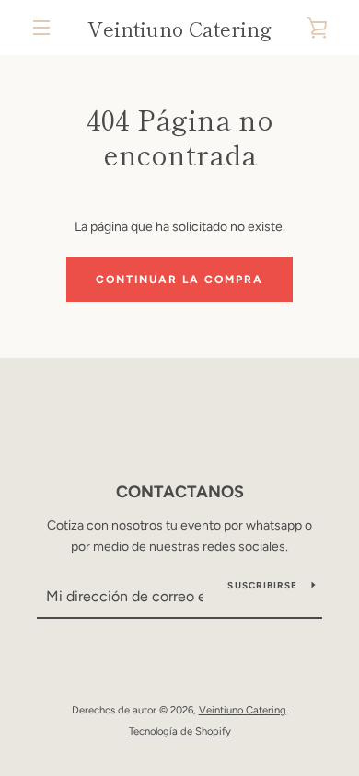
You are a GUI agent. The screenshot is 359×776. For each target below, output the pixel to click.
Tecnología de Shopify (180, 731)
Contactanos (180, 492)
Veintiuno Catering (179, 28)
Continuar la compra (179, 279)
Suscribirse (262, 585)
